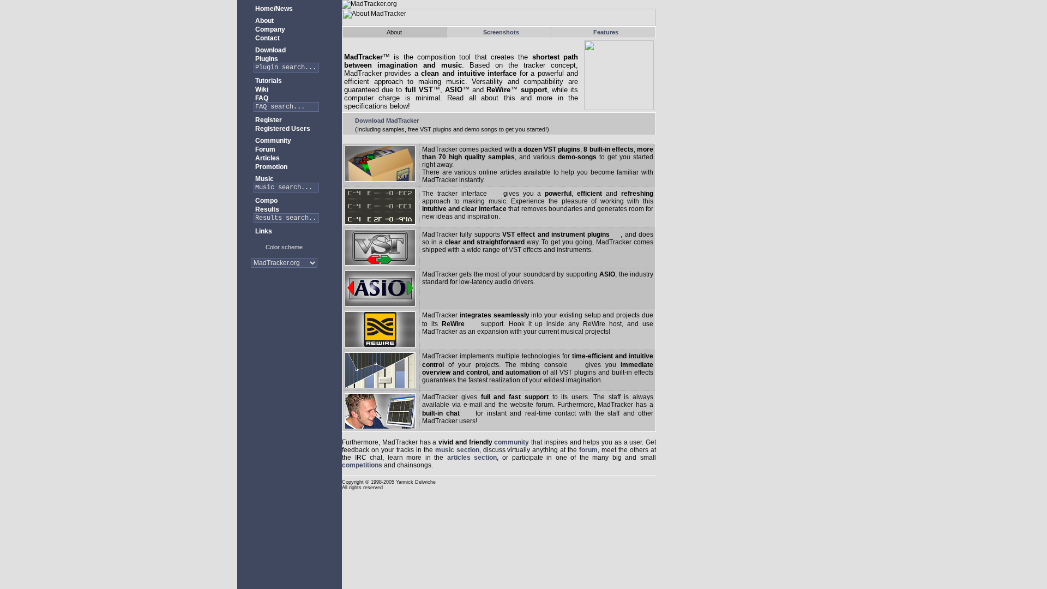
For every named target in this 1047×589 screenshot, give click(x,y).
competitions (362, 465)
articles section (472, 457)
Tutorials (268, 81)
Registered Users (282, 129)
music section (457, 450)
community (511, 442)
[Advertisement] (284, 311)
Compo (266, 201)
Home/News (273, 9)
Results (266, 209)
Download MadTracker (386, 120)
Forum (264, 149)
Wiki (261, 89)
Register (268, 120)
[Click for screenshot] (495, 193)
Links (263, 231)
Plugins (266, 59)
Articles (267, 158)
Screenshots (501, 32)
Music (264, 179)
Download (270, 50)
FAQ (261, 98)
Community (272, 141)
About (264, 21)
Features (605, 32)
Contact (267, 38)
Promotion (270, 167)
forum (588, 450)
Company (269, 29)
